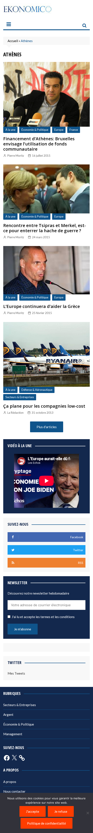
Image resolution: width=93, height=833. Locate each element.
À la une (10, 129)
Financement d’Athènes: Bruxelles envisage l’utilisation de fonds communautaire (39, 144)
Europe (58, 129)
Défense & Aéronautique (36, 389)
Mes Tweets (16, 673)
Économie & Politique (34, 129)
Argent (8, 714)
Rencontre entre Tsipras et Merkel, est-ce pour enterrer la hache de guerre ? (44, 227)
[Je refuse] (87, 813)
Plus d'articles (47, 427)
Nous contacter (14, 791)
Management (12, 734)
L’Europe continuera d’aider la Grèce (41, 306)
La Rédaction (15, 412)
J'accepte (32, 811)
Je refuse (60, 811)
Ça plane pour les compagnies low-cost (44, 406)
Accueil (13, 41)
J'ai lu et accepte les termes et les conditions (43, 617)
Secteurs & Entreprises (19, 397)
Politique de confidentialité (46, 823)
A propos (9, 782)
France (73, 129)
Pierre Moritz (15, 155)
